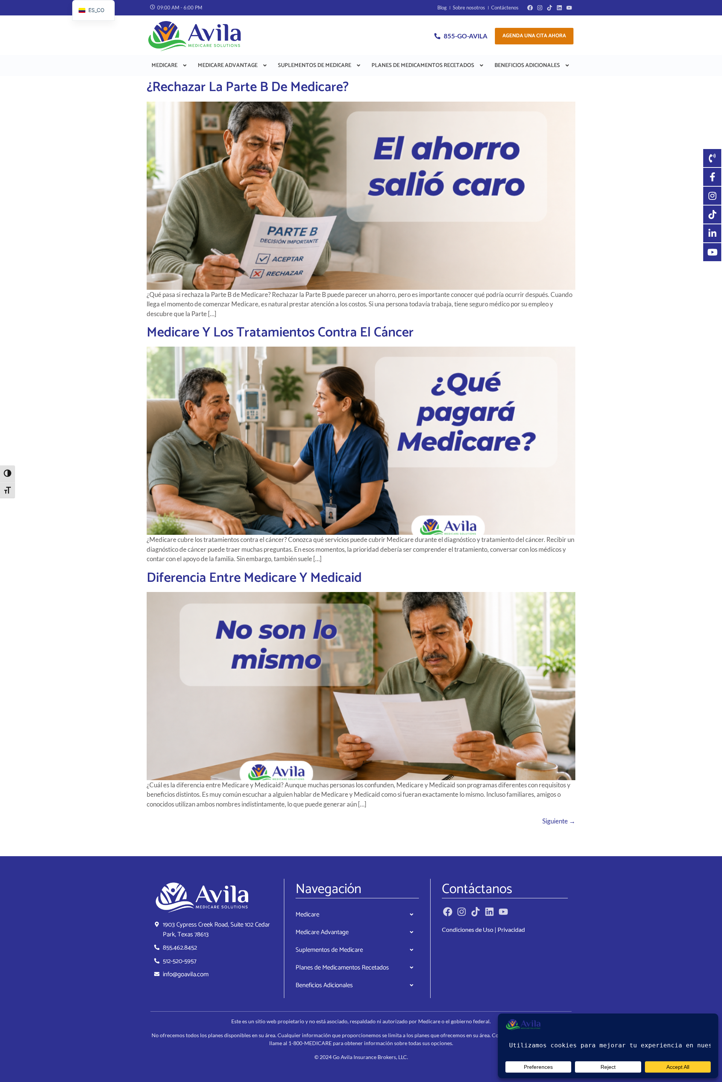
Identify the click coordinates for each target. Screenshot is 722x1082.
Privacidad (511, 929)
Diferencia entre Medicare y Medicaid (254, 578)
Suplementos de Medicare (314, 65)
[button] (170, 65)
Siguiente (558, 821)
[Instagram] (540, 8)
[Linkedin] (559, 8)
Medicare (164, 65)
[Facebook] (530, 8)
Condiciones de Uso (467, 929)
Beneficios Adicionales (527, 65)
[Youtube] (569, 8)
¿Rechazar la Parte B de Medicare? (248, 87)
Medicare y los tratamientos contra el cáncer (280, 332)
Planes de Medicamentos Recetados (423, 65)
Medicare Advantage (228, 65)
